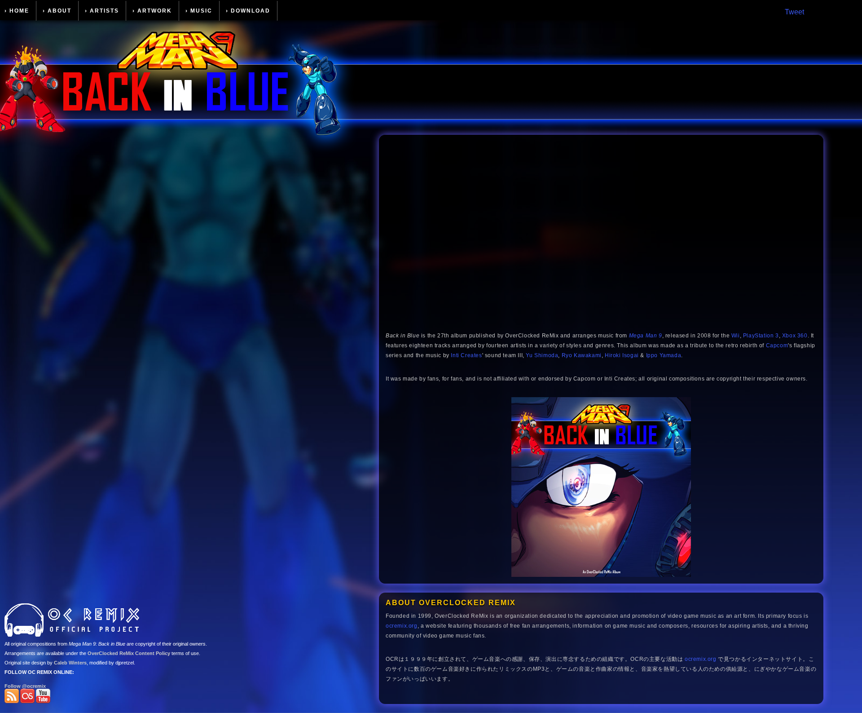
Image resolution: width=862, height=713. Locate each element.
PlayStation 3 (761, 335)
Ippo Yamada (664, 355)
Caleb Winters (70, 662)
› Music (198, 11)
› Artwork (152, 11)
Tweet (794, 12)
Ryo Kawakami (582, 355)
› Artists (102, 11)
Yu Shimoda (542, 355)
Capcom (777, 345)
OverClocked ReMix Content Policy (129, 653)
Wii (735, 335)
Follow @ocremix (25, 686)
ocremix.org (402, 626)
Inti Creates (466, 355)
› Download (248, 11)
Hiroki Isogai (622, 355)
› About (57, 11)
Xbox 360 (795, 335)
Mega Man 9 (645, 335)
